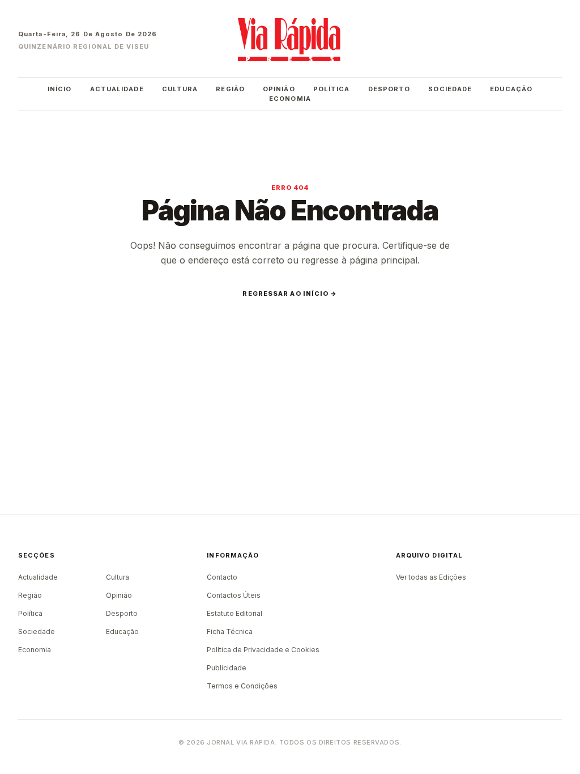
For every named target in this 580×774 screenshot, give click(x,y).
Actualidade (117, 89)
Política (331, 89)
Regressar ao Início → (289, 293)
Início (60, 89)
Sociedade (450, 89)
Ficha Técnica (230, 631)
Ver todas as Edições (431, 577)
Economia (290, 99)
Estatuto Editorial (234, 613)
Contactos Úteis (234, 595)
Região (230, 89)
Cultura (180, 89)
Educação (511, 89)
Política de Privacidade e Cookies (263, 649)
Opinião (279, 89)
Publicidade (226, 668)
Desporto (389, 89)
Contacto (222, 577)
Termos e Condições (242, 686)
